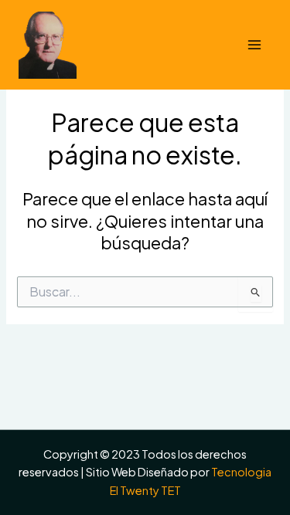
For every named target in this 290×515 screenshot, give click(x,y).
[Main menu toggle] (254, 45)
